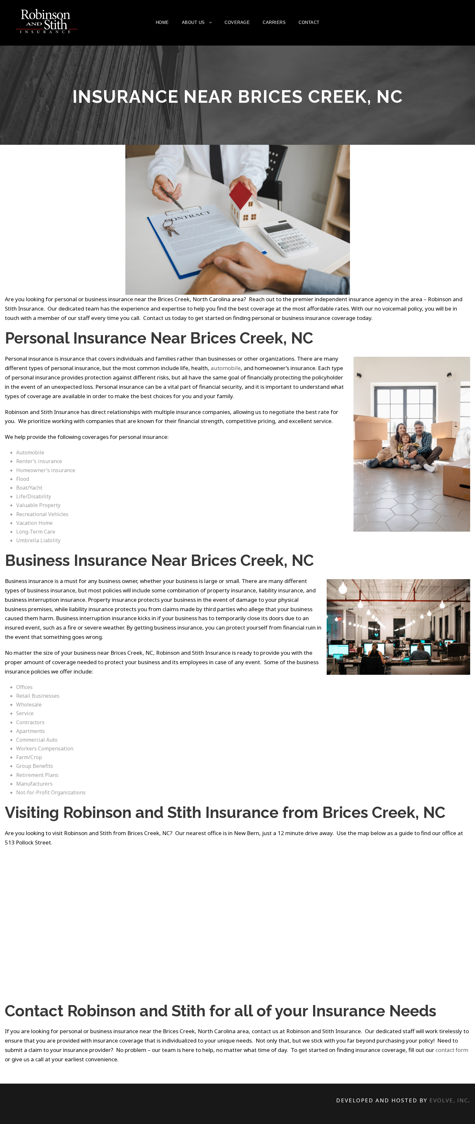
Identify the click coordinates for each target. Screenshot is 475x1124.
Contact (309, 22)
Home (162, 22)
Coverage (237, 22)
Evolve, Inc (448, 1100)
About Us (193, 22)
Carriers (274, 22)
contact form (452, 1050)
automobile (226, 368)
